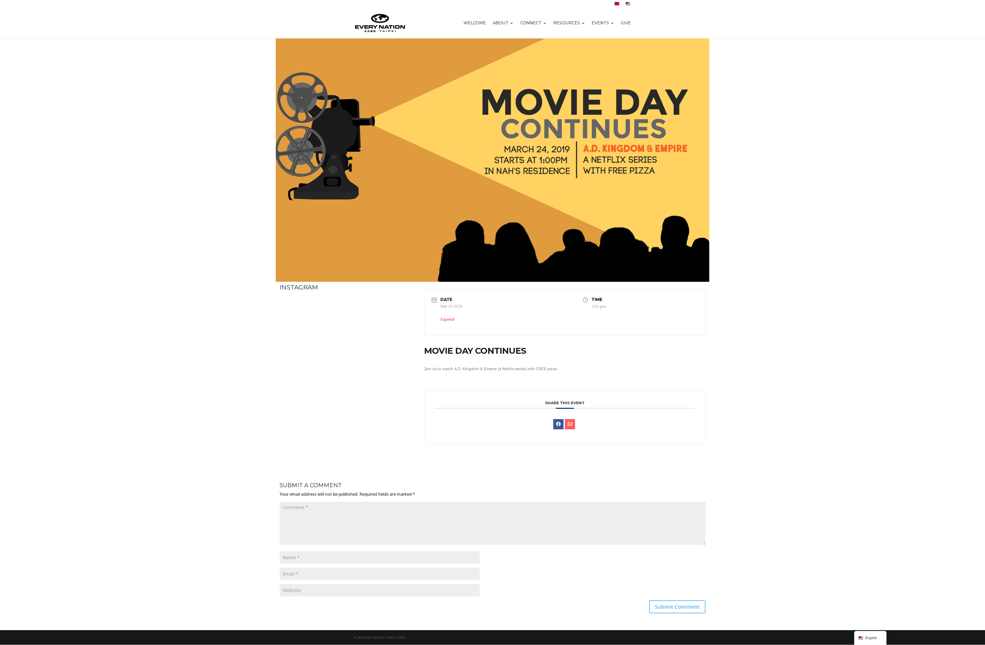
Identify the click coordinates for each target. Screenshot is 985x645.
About (500, 23)
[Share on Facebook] (558, 424)
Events (600, 23)
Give (626, 23)
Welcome (475, 23)
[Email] (570, 424)
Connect (530, 23)
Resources (566, 23)
